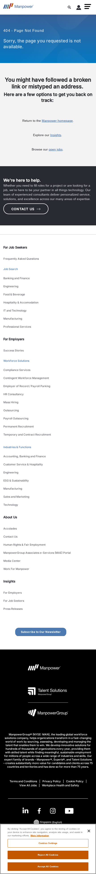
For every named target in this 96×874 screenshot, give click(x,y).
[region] (48, 849)
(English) (51, 822)
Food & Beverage (14, 294)
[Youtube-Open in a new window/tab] (69, 811)
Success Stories (13, 350)
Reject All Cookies (48, 855)
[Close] (89, 831)
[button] (87, 6)
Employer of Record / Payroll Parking (26, 386)
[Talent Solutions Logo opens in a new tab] (47, 691)
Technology (10, 504)
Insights (55, 135)
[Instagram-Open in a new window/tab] (53, 811)
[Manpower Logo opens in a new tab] (44, 669)
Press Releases (13, 608)
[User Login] (78, 8)
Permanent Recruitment (18, 426)
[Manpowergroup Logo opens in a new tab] (48, 714)
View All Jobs (28, 785)
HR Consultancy (13, 394)
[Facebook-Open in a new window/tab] (39, 811)
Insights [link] (9, 581)
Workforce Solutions (16, 360)
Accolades (10, 528)
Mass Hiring (10, 402)
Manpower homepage (57, 120)
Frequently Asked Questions (21, 258)
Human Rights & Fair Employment (24, 544)
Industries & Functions (17, 447)
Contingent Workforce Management (26, 378)
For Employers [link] (13, 339)
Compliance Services (16, 370)
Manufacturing (12, 318)
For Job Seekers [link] (15, 247)
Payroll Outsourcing (15, 418)
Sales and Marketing (16, 496)
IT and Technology (15, 310)
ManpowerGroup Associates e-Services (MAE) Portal (37, 552)
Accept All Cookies (48, 866)
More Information (40, 835)
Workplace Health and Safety (60, 785)
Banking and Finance (16, 278)
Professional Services (17, 326)
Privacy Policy (51, 781)
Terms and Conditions (23, 781)
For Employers (12, 592)
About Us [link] (10, 517)
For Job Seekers (13, 600)
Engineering (10, 286)
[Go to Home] (18, 7)
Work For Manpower (16, 569)
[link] (48, 811)
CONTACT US (22, 209)
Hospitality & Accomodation (20, 302)
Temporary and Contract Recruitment (27, 434)
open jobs (56, 149)
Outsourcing (11, 410)
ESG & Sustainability (16, 480)
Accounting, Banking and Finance (24, 456)
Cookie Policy (74, 781)
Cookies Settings (48, 843)
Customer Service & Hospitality (23, 464)
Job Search (10, 269)
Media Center (12, 560)
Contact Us (10, 536)
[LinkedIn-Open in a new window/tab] (25, 810)
